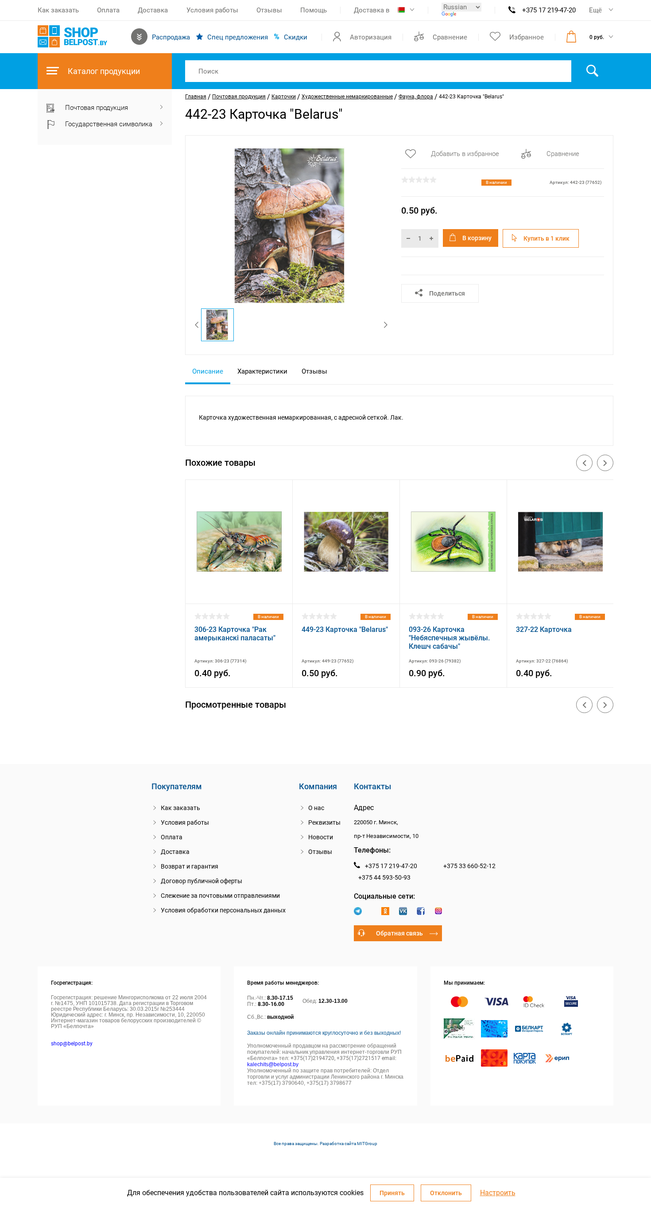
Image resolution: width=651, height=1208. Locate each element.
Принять (392, 1192)
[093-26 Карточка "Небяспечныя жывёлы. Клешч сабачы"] (453, 592)
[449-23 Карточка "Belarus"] (346, 592)
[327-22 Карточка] (560, 592)
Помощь (313, 10)
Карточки (283, 97)
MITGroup (367, 1143)
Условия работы (212, 10)
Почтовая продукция (239, 97)
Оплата (108, 10)
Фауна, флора (416, 97)
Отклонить (446, 1192)
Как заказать (58, 10)
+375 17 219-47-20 (549, 10)
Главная (195, 97)
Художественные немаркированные (347, 97)
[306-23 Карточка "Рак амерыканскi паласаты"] (238, 592)
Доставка (153, 10)
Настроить (497, 1192)
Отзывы (269, 10)
